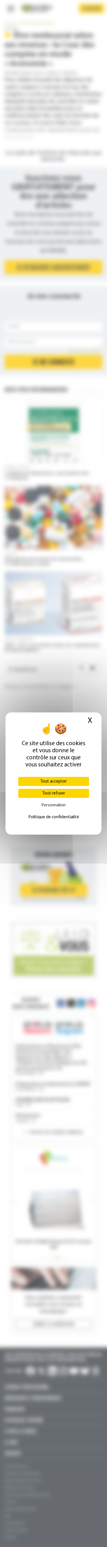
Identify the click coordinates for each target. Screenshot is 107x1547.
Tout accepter (53, 781)
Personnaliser (53, 805)
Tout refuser (53, 793)
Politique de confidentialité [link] (53, 817)
